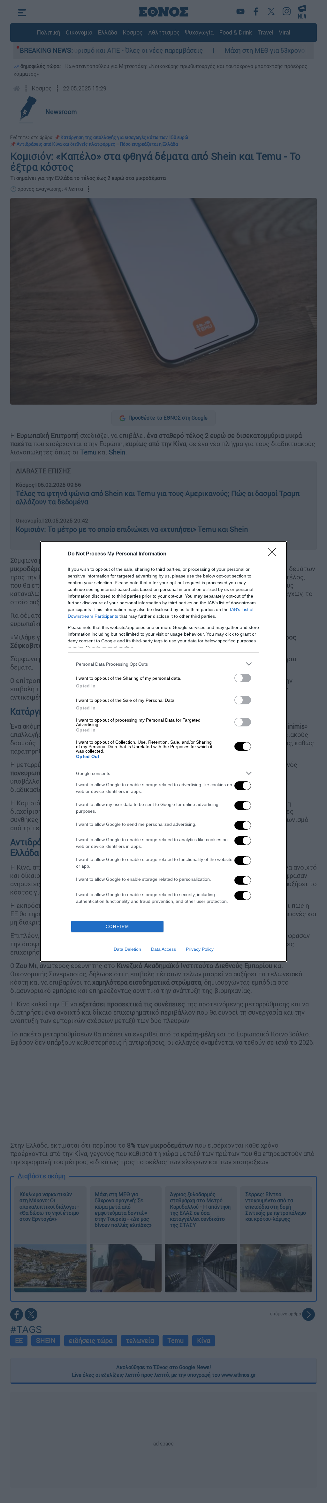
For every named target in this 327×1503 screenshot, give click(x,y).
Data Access (163, 949)
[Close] (274, 554)
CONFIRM (117, 926)
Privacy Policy (200, 949)
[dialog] (163, 751)
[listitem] (163, 664)
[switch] (242, 678)
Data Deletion (127, 949)
